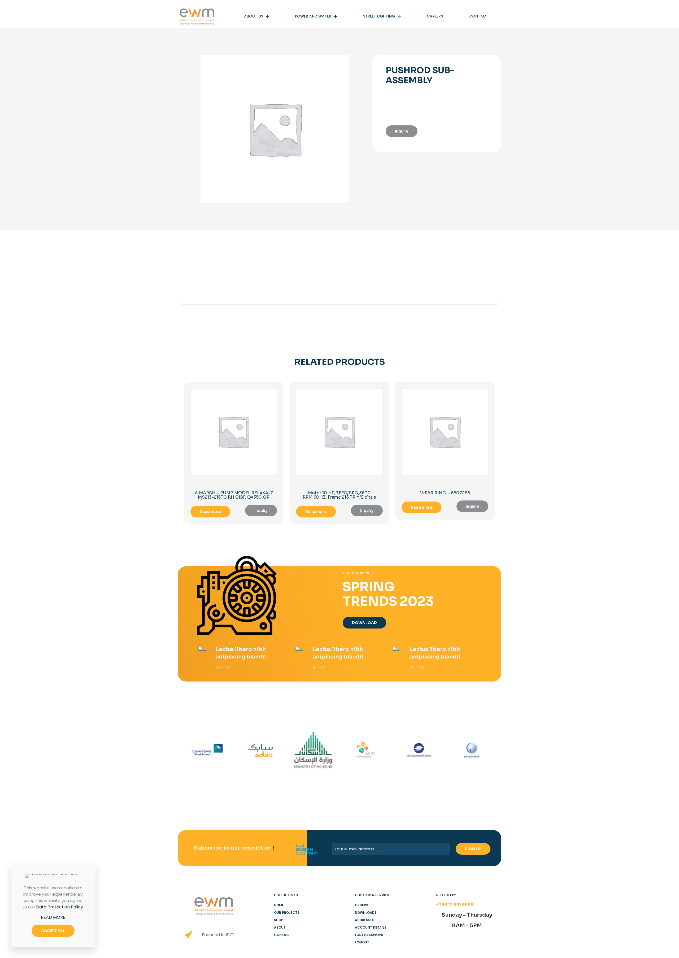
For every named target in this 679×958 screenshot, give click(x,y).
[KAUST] (366, 750)
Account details (370, 927)
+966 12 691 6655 (454, 905)
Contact (282, 935)
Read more (210, 511)
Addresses (364, 920)
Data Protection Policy (59, 907)
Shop (278, 920)
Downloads (366, 912)
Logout (362, 942)
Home (279, 905)
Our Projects (286, 912)
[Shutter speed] (471, 750)
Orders (361, 905)
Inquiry (401, 131)
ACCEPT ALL (53, 930)
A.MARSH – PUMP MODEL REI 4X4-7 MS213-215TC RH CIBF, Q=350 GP (234, 495)
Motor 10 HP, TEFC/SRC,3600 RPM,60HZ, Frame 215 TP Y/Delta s (339, 495)
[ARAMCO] (207, 750)
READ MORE (53, 917)
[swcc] (418, 750)
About (280, 927)
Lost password (369, 935)
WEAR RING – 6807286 (445, 493)
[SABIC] (260, 750)
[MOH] (313, 750)
